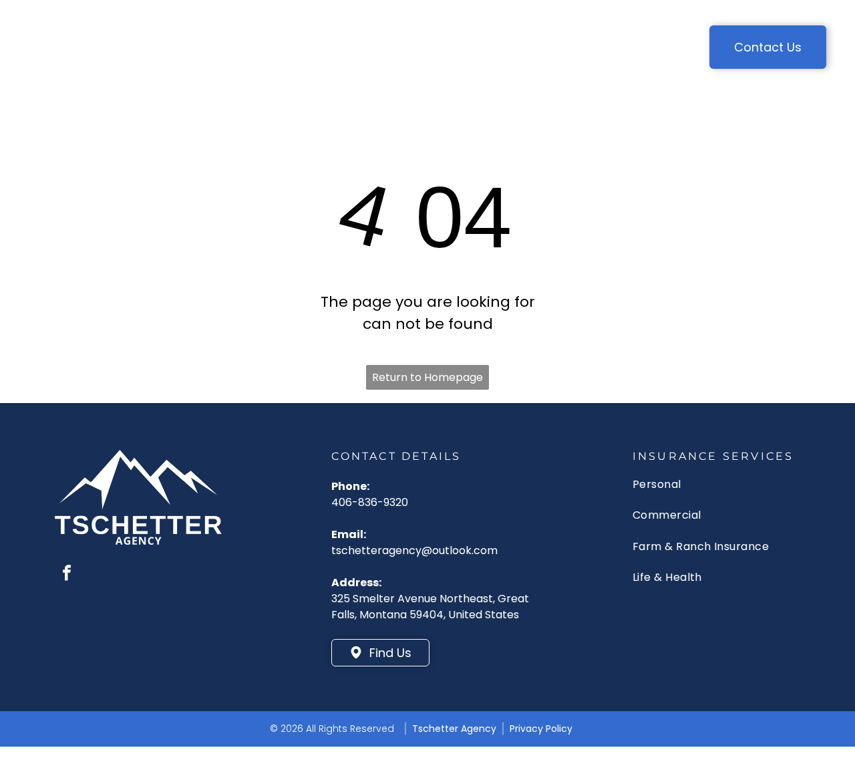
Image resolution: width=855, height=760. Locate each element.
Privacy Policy (541, 728)
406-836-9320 (369, 502)
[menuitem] (202, 37)
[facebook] (67, 574)
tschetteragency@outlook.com (414, 550)
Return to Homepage (427, 377)
